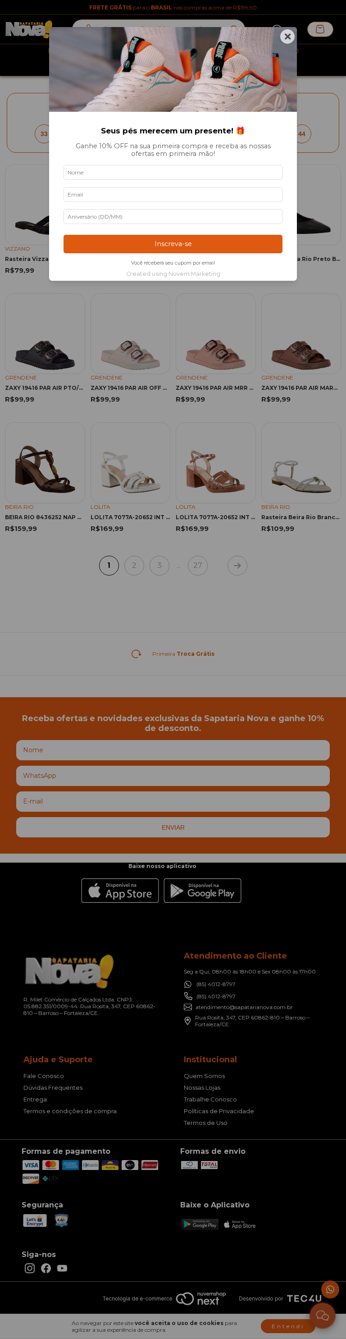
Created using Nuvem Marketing (173, 273)
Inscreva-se (173, 244)
